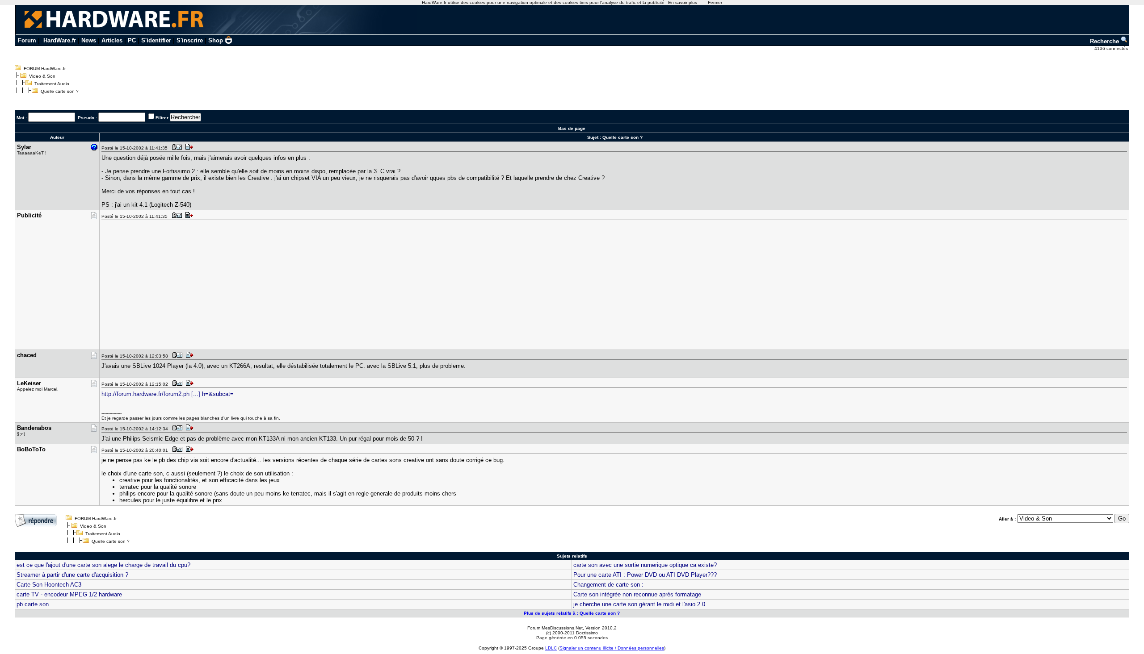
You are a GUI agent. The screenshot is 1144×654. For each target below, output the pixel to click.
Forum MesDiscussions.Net (555, 627)
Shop (215, 40)
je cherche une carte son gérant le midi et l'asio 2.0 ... (642, 604)
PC (132, 40)
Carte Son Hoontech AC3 (49, 584)
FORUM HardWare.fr (45, 68)
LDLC (551, 648)
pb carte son (33, 604)
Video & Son (42, 76)
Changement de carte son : (608, 584)
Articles (111, 40)
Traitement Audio (51, 83)
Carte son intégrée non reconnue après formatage (637, 594)
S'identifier (156, 40)
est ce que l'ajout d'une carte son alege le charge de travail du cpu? (103, 565)
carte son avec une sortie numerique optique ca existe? (645, 565)
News (88, 40)
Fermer (715, 2)
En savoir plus (682, 2)
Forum (27, 40)
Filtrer (162, 117)
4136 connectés (1111, 48)
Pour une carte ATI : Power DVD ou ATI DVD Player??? (645, 574)
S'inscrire (190, 40)
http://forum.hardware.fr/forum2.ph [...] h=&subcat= (167, 394)
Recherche (1105, 41)
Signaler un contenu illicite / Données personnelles (611, 648)
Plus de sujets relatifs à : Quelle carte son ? (572, 613)
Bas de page (571, 128)
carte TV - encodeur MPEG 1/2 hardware (69, 594)
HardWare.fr (59, 40)
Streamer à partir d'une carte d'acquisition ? (72, 574)
